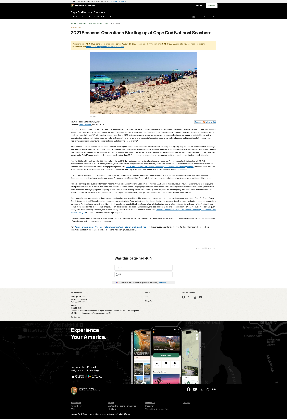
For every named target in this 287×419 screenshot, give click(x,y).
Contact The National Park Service (122, 406)
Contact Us (75, 317)
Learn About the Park (96, 17)
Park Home (82, 23)
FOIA (73, 409)
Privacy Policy (76, 406)
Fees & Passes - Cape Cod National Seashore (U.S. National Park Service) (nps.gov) (160, 167)
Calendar (207, 17)
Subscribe (199, 122)
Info (184, 17)
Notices (111, 403)
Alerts (191, 17)
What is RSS (211, 122)
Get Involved (114, 17)
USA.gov (186, 403)
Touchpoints (162, 283)
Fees (214, 17)
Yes (120, 268)
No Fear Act (150, 403)
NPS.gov (73, 23)
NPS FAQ (112, 409)
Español (149, 301)
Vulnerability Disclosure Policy (157, 409)
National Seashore (88, 12)
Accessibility (76, 403)
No (120, 274)
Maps (200, 17)
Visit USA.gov (125, 414)
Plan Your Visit (78, 17)
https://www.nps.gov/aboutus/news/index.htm (105, 47)
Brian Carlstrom (85, 125)
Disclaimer (149, 406)
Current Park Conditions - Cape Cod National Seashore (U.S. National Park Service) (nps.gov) (112, 227)
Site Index (150, 297)
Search (199, 5)
